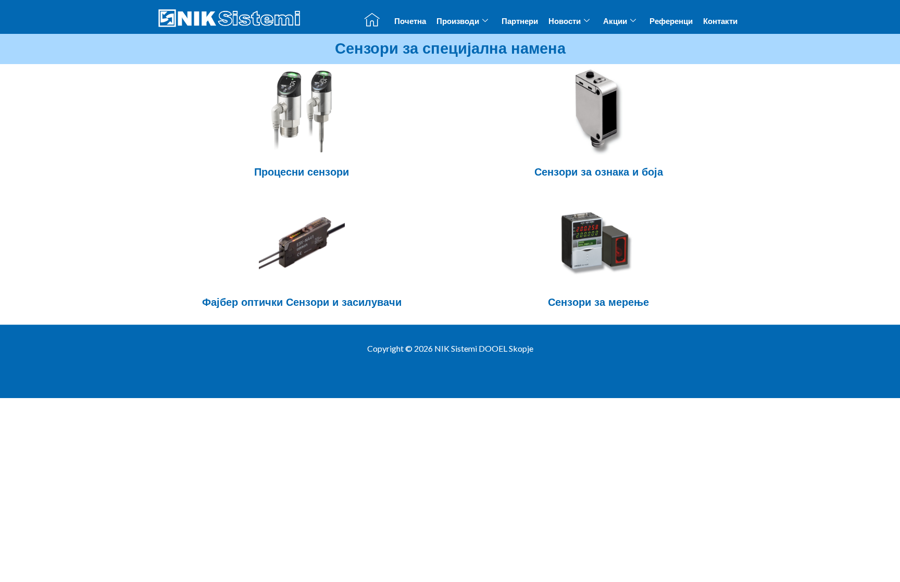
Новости (564, 21)
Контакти (720, 21)
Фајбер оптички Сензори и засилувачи (302, 302)
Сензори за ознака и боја (598, 172)
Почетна (410, 21)
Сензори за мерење (598, 302)
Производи (457, 21)
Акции (615, 21)
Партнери (520, 21)
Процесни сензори (301, 172)
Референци (671, 21)
